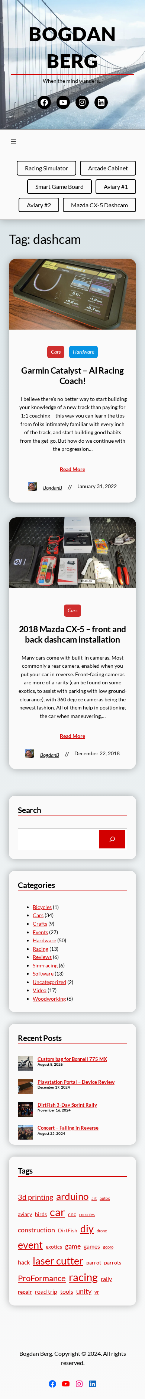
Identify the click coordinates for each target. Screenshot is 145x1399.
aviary (25, 1214)
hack (24, 1262)
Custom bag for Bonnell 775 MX (72, 1059)
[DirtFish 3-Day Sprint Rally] (25, 1110)
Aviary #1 (116, 186)
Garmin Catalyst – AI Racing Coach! (72, 375)
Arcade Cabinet (108, 167)
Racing (40, 949)
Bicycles (42, 907)
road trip (46, 1291)
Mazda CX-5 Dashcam (99, 204)
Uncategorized (49, 982)
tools (66, 1291)
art (94, 1198)
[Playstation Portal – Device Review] (25, 1087)
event (30, 1245)
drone (102, 1230)
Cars (56, 351)
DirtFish (67, 1230)
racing (83, 1276)
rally (106, 1278)
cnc (72, 1214)
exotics (54, 1247)
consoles (87, 1214)
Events (40, 932)
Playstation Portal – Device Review (76, 1082)
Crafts (40, 923)
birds (41, 1214)
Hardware (83, 351)
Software (43, 973)
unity (83, 1291)
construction (36, 1230)
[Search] (112, 839)
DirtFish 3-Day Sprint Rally (67, 1105)
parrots (112, 1263)
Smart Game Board (59, 186)
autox (105, 1198)
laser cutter (58, 1261)
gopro (108, 1247)
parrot (93, 1263)
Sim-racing (45, 965)
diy (87, 1229)
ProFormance (42, 1278)
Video (39, 990)
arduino (72, 1196)
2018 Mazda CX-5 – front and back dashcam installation (72, 634)
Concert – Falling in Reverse (68, 1128)
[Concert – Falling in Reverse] (25, 1133)
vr (96, 1292)
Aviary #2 (39, 204)
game (73, 1246)
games (92, 1246)
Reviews (42, 957)
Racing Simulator (46, 167)
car (57, 1212)
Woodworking (49, 998)
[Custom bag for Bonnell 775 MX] (25, 1064)
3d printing (35, 1197)
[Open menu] (13, 141)
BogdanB (52, 487)
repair (25, 1292)
